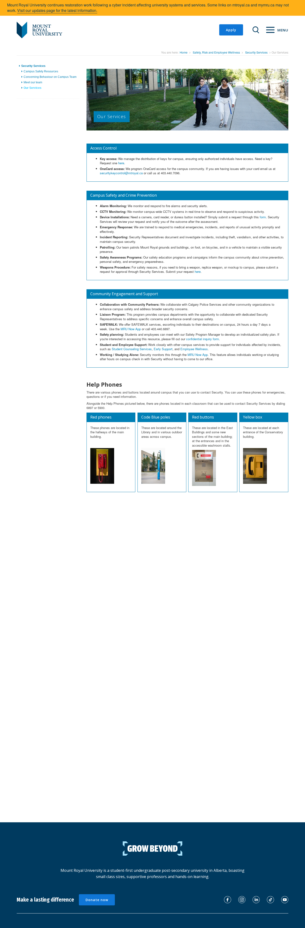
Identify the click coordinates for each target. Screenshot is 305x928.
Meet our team (33, 82)
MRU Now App (131, 329)
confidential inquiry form (202, 339)
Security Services (256, 52)
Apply (231, 30)
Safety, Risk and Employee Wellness (216, 52)
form (263, 217)
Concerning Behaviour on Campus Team (50, 77)
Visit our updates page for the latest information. (57, 10)
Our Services (32, 88)
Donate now (97, 900)
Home (184, 52)
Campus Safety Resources (41, 71)
